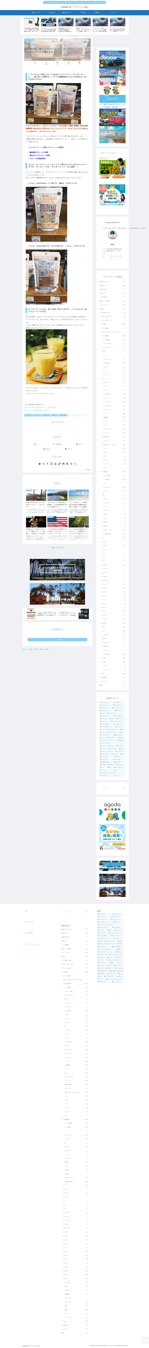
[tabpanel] (31, 25)
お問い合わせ (29, 922)
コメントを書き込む (57, 639)
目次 (26, 911)
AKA (112, 244)
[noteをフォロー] (63, 463)
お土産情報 (37, 415)
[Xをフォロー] (43, 463)
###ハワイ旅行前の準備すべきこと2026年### (40, 407)
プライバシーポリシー (32, 944)
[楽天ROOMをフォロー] (67, 463)
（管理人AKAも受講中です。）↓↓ (111, 153)
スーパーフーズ (29, 418)
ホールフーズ (46, 415)
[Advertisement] (57, 427)
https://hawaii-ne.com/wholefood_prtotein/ (40, 393)
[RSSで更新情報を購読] (75, 463)
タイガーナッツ (82, 415)
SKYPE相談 (29, 933)
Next (127, 25)
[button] (79, 63)
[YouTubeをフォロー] (55, 463)
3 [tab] (77, 36)
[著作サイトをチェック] (39, 463)
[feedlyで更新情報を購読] (71, 463)
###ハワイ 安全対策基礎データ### (36, 410)
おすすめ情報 (29, 415)
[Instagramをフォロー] (51, 463)
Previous (22, 25)
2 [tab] (74, 36)
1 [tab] (72, 36)
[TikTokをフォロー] (59, 463)
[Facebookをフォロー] (47, 463)
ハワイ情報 (54, 415)
